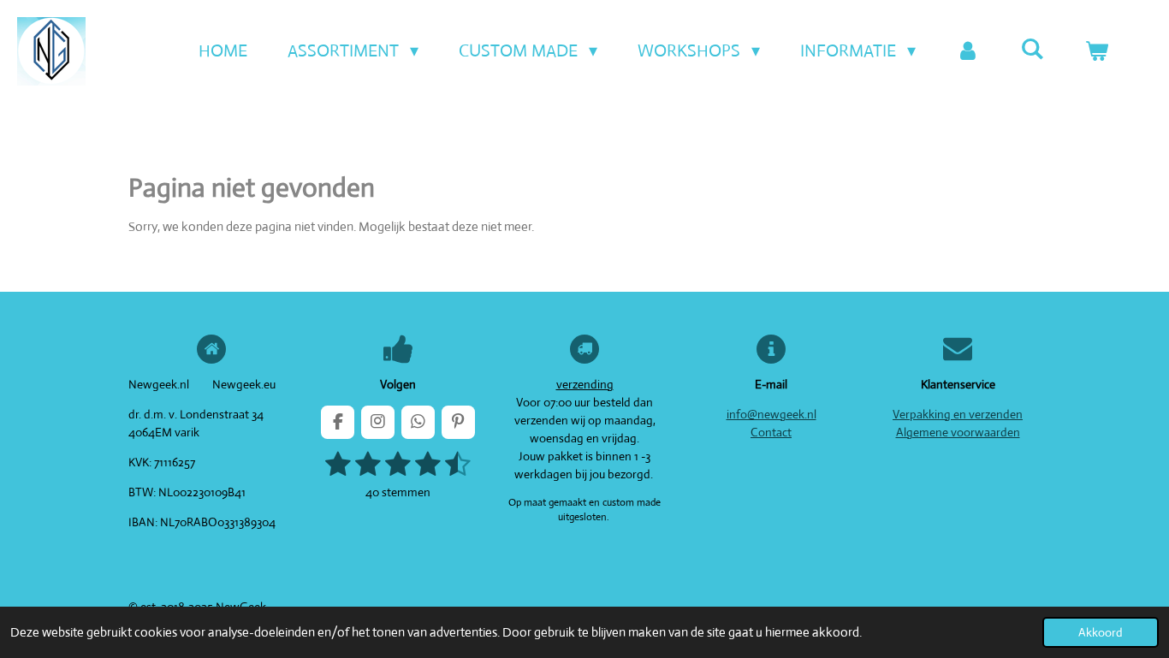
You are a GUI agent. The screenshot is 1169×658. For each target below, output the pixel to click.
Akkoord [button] (1100, 632)
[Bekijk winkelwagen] (1096, 51)
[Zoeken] (1032, 49)
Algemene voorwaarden (958, 432)
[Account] (968, 51)
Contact (771, 432)
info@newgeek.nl (771, 414)
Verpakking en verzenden (958, 414)
